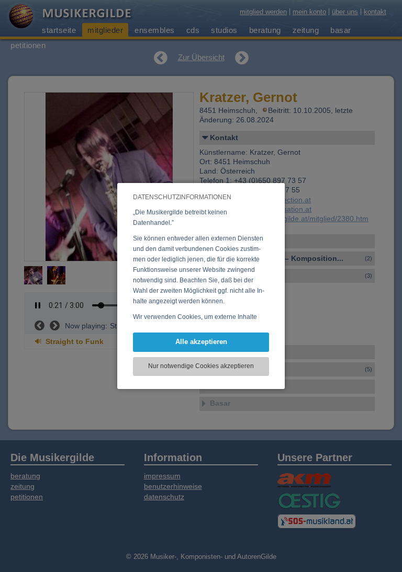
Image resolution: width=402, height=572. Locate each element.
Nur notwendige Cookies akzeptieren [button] (201, 366)
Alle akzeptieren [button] (201, 342)
